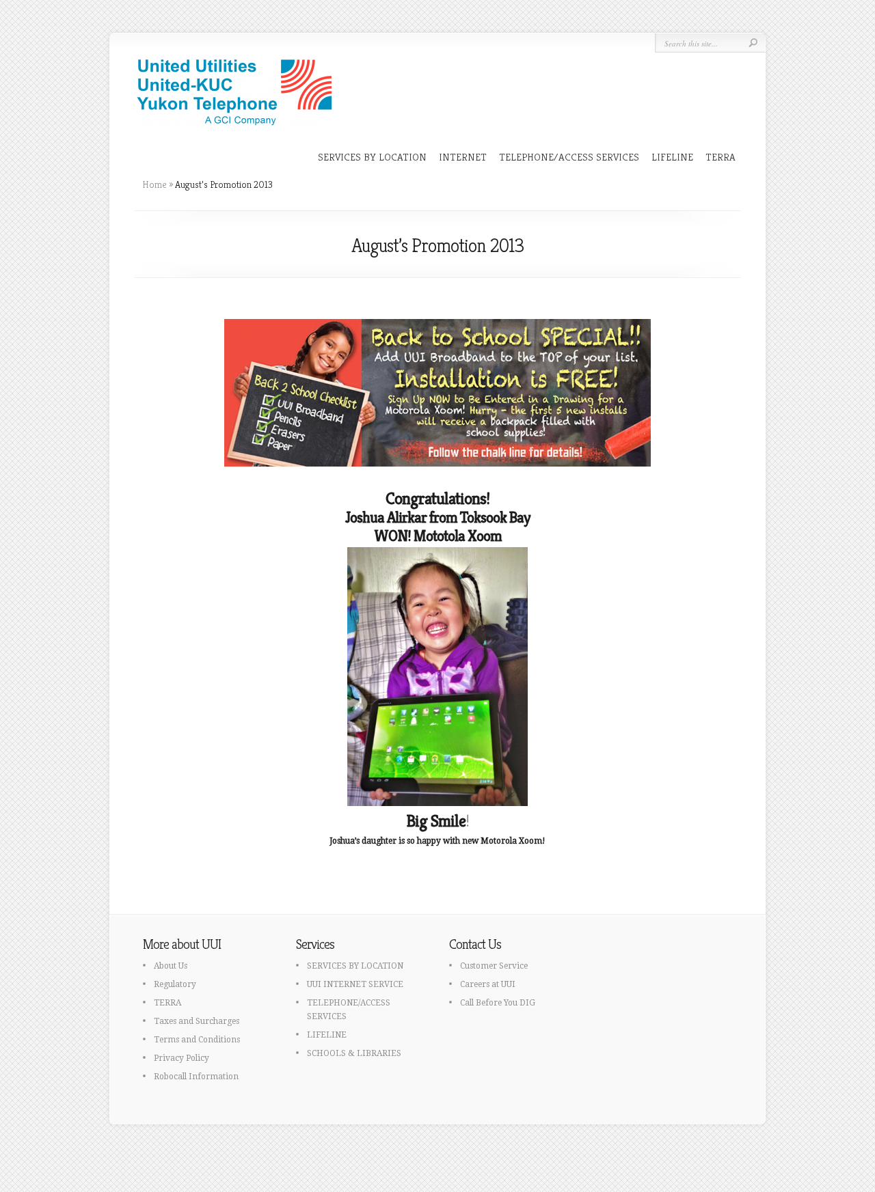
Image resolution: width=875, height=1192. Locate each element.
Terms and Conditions (197, 1039)
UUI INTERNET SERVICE (355, 984)
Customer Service (494, 966)
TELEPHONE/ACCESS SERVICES (569, 156)
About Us (170, 966)
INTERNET (463, 156)
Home (154, 184)
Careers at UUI (487, 984)
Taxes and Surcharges (196, 1021)
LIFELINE (672, 156)
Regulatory (175, 984)
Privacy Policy (181, 1058)
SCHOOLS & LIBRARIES (354, 1053)
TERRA (720, 156)
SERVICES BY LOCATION (372, 156)
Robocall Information (196, 1076)
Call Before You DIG (497, 1003)
